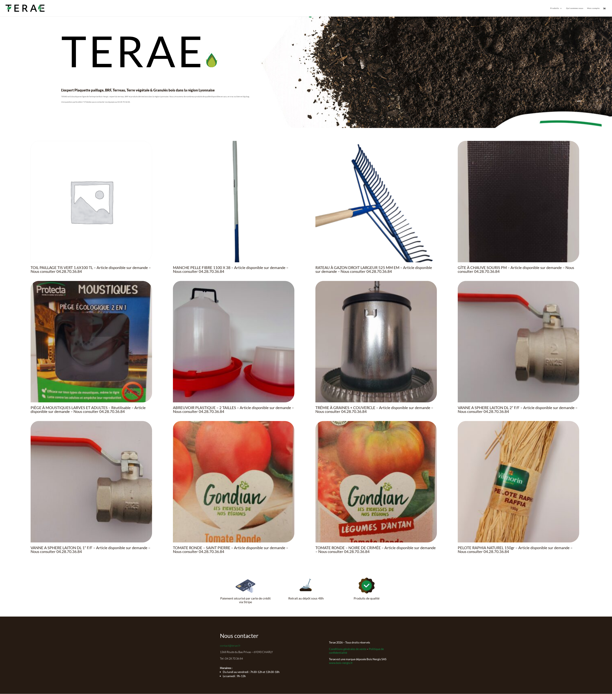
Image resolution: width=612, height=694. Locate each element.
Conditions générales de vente (347, 649)
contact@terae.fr (230, 645)
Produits (554, 8)
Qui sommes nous (574, 8)
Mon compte (593, 8)
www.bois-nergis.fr (341, 663)
